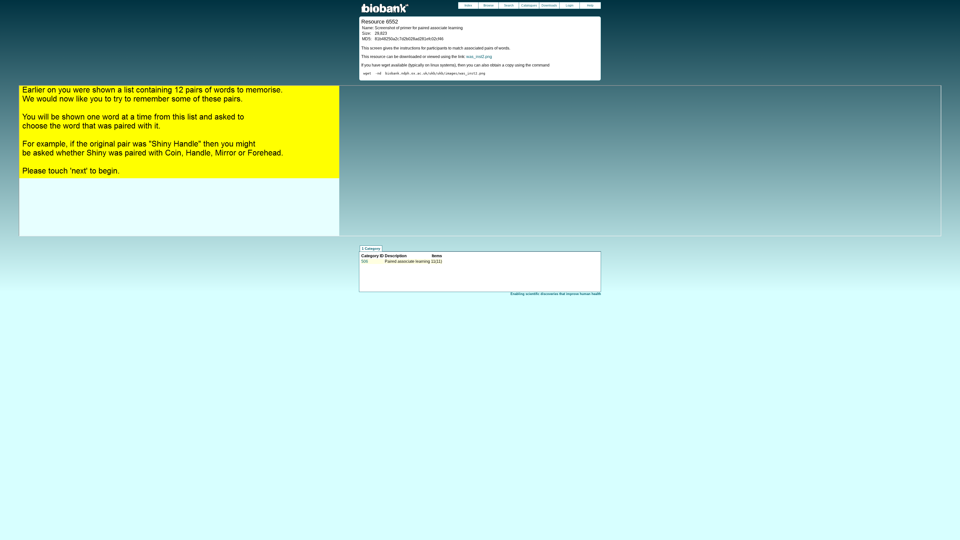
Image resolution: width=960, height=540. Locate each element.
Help (590, 5)
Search (509, 5)
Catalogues (529, 5)
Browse (489, 5)
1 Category (371, 248)
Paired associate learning (407, 261)
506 (364, 261)
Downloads (549, 5)
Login (570, 5)
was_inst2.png (479, 56)
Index (468, 5)
